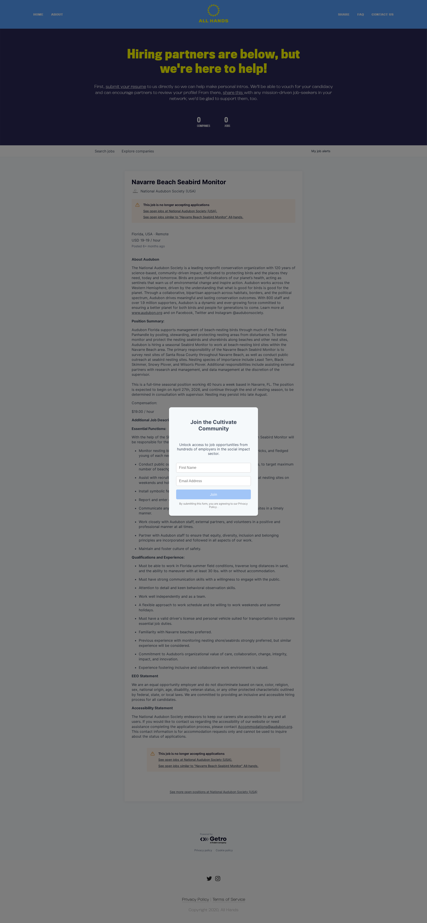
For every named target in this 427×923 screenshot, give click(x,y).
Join (213, 494)
